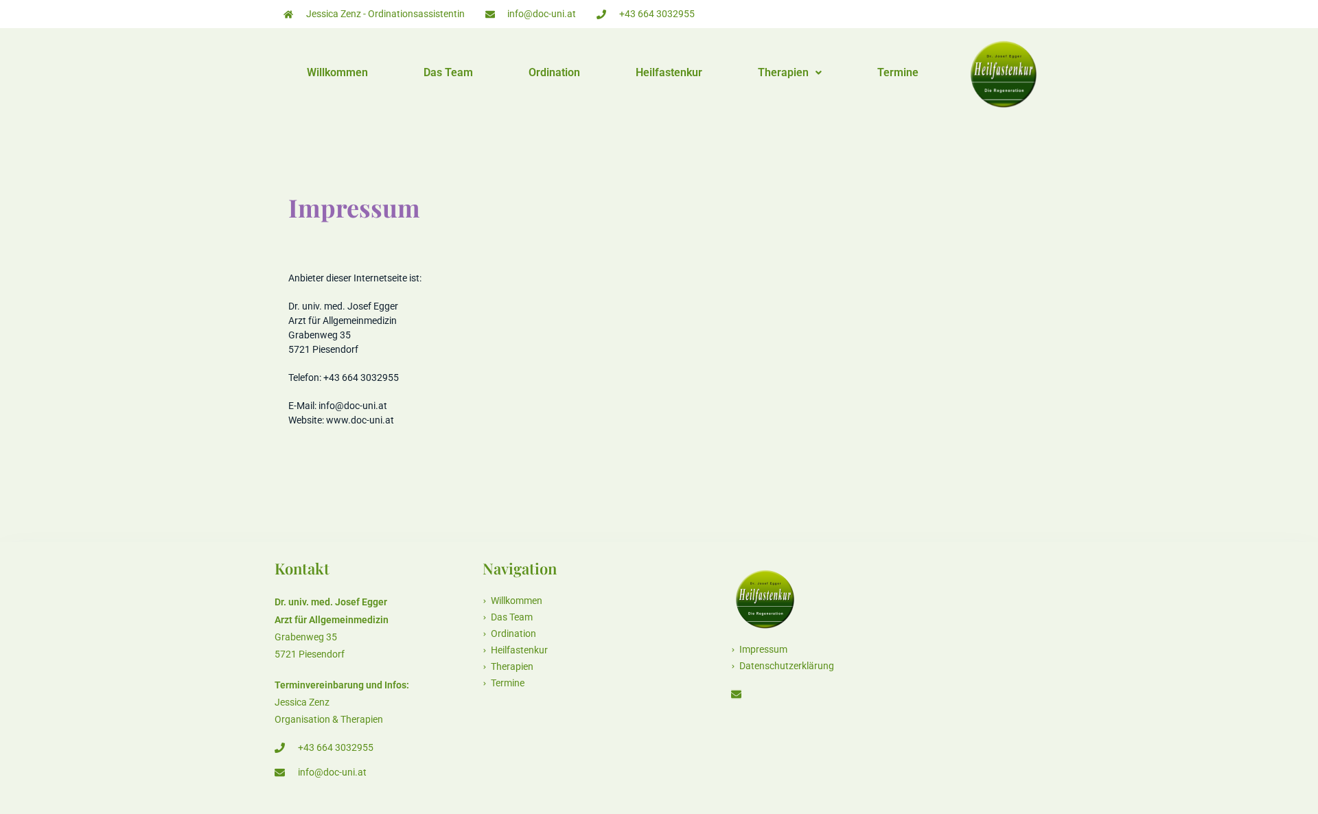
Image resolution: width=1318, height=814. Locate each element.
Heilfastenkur (669, 72)
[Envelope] (736, 694)
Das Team (448, 72)
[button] (790, 72)
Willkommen (337, 72)
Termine (897, 72)
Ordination (554, 72)
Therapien (783, 72)
